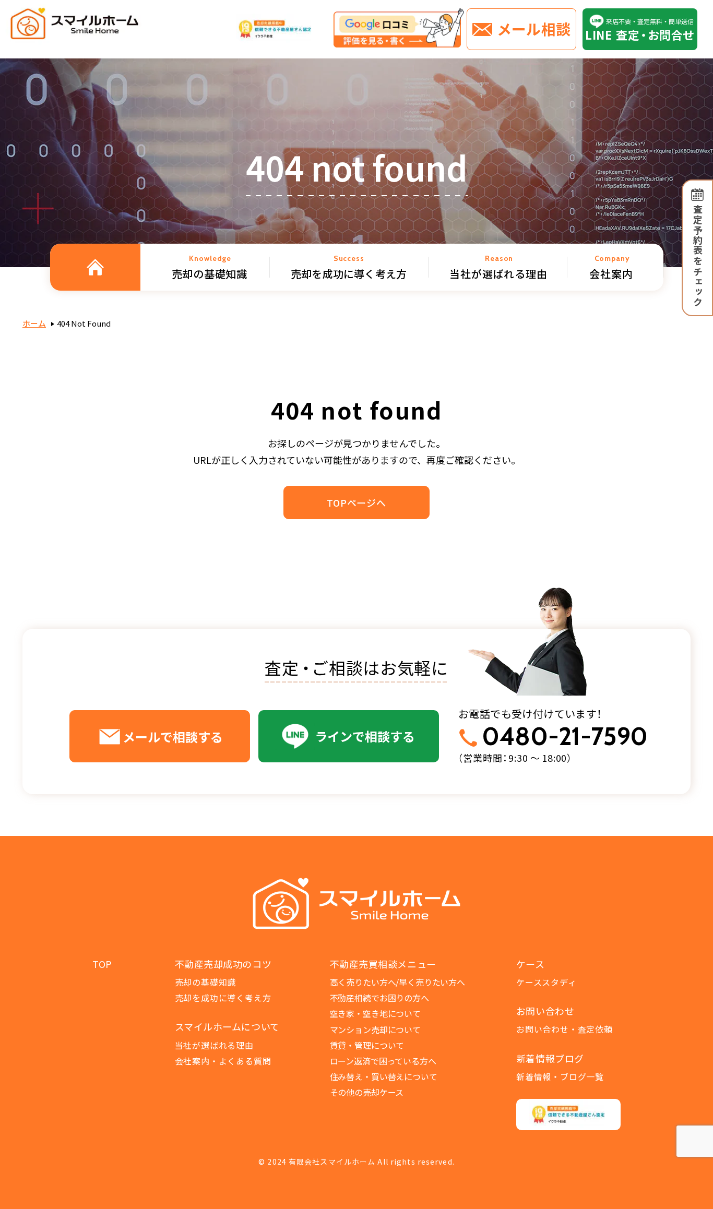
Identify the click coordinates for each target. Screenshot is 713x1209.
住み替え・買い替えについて (383, 1076)
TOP (102, 964)
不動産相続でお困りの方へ (379, 997)
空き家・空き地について (375, 1013)
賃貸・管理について (367, 1045)
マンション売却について (375, 1029)
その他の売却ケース (367, 1092)
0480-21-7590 (565, 736)
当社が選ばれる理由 (214, 1045)
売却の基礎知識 (205, 982)
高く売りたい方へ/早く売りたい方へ (397, 982)
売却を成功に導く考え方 (223, 997)
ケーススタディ (546, 982)
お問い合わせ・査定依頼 (564, 1029)
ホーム (34, 323)
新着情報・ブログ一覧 (560, 1076)
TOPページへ (356, 502)
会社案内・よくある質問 (223, 1061)
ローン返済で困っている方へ (383, 1061)
